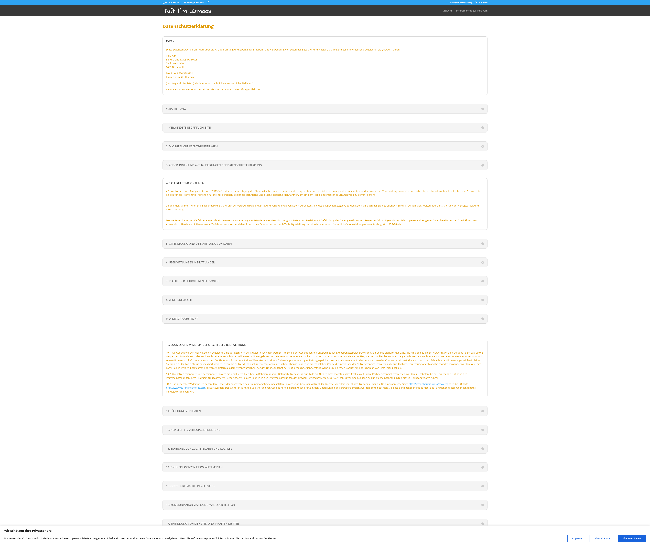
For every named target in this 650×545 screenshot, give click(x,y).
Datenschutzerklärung (461, 3)
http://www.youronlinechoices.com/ (186, 387)
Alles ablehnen (602, 538)
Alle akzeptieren (632, 538)
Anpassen (577, 538)
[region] (325, 535)
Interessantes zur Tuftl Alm (472, 10)
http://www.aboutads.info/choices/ (428, 384)
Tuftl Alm (446, 10)
